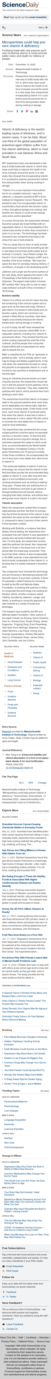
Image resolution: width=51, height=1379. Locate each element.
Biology (37, 680)
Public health (39, 662)
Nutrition (12, 675)
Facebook (11, 1292)
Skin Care (9, 1142)
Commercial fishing (39, 669)
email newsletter (38, 17)
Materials (6, 731)
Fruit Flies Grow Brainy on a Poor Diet (22, 934)
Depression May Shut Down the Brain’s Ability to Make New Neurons (24, 1168)
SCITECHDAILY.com (22, 985)
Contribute (31, 1337)
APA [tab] (30, 782)
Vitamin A (38, 675)
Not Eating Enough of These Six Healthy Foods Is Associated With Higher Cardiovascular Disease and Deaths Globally (23, 881)
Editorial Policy (26, 1341)
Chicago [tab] (42, 782)
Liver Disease (11, 1110)
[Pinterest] (27, 111)
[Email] (36, 111)
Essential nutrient (37, 687)
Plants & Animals (13, 686)
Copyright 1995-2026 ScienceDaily (22, 1345)
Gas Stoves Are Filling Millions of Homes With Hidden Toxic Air (24, 852)
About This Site (8, 1337)
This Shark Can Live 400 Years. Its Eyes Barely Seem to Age (24, 1182)
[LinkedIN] (31, 111)
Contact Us (12, 1328)
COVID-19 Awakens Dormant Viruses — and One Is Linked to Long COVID (24, 1229)
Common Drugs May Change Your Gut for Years (25, 1064)
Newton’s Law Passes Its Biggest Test (23, 1058)
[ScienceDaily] (20, 4)
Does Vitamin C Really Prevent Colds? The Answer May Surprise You (24, 1002)
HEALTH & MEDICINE (10, 1097)
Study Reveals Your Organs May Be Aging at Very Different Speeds (24, 1010)
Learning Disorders (14, 1129)
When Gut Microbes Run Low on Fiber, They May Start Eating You (26, 1236)
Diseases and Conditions (15, 668)
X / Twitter (11, 1296)
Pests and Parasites (13, 706)
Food (10, 691)
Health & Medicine (8, 655)
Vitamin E (38, 657)
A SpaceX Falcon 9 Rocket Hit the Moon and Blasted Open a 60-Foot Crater (24, 994)
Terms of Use (43, 1341)
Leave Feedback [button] (14, 1324)
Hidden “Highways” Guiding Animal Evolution (22, 1043)
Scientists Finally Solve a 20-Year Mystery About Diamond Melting (23, 1018)
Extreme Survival (12, 714)
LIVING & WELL (8, 1133)
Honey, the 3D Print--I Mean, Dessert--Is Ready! (23, 910)
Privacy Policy (8, 1341)
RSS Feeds (12, 1270)
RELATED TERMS (37, 646)
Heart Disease (15, 662)
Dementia (9, 1124)
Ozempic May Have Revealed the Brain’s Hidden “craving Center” (25, 1210)
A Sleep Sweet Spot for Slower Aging (23, 1079)
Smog (36, 693)
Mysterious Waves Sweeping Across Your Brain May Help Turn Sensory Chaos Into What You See (25, 1202)
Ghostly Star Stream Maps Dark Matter (23, 1074)
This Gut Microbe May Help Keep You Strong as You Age (23, 1222)
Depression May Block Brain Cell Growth (24, 1053)
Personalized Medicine (15, 1101)
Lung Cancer (14, 680)
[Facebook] (17, 111)
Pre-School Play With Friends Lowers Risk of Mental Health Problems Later (24, 959)
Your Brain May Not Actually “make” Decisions (22, 1193)
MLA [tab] (21, 782)
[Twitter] (22, 111)
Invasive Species (12, 698)
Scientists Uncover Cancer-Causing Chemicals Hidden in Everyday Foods (22, 826)
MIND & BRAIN (8, 1115)
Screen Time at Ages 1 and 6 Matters (22, 1083)
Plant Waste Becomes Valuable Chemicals (25, 1036)
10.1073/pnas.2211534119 (19, 767)
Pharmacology (11, 1106)
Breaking (7, 1030)
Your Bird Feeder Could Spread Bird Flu (24, 1070)
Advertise (44, 1337)
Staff (20, 1337)
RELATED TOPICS (11, 646)
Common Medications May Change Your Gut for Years (24, 1175)
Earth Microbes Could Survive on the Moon (25, 1049)
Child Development (14, 1147)
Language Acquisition (15, 1119)
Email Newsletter (15, 1266)
